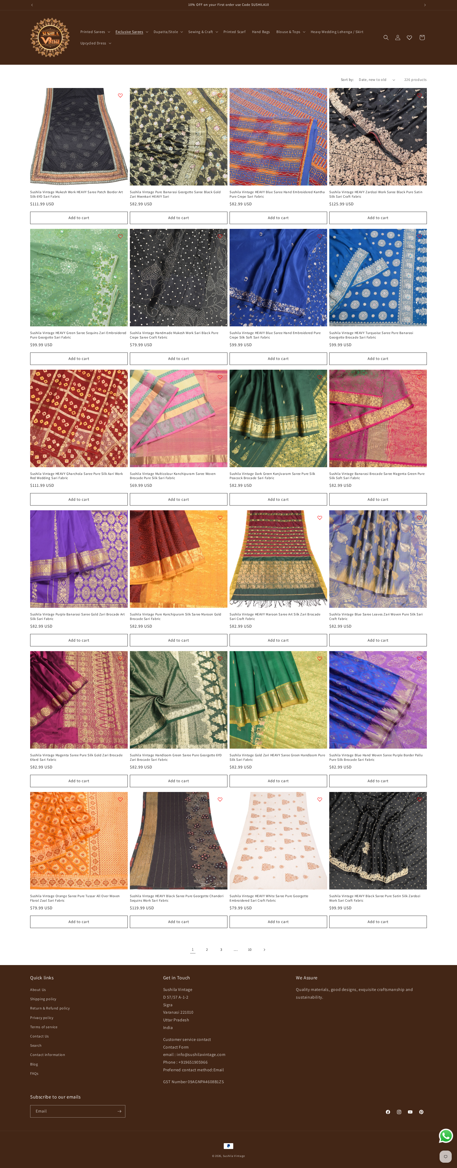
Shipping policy (43, 998)
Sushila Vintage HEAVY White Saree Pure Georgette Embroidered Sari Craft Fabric (269, 898)
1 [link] (193, 949)
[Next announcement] (425, 5)
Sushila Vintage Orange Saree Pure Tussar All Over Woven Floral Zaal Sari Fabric (75, 898)
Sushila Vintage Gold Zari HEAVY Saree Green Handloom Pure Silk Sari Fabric (277, 757)
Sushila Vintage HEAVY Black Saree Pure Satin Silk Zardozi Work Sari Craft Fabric (374, 898)
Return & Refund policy (50, 1008)
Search (36, 1045)
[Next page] (264, 950)
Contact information (47, 1054)
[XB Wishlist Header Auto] (409, 37)
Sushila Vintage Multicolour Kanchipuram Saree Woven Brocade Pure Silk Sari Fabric (173, 476)
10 (250, 949)
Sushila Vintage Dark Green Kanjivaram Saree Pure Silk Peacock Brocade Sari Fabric (272, 476)
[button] (94, 31)
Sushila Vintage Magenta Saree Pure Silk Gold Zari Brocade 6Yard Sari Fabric (76, 757)
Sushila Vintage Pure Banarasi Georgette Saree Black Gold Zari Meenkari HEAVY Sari (175, 194)
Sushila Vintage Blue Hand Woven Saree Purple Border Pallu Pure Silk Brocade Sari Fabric (376, 757)
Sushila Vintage (234, 1156)
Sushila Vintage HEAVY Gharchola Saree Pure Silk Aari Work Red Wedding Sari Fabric (76, 476)
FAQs (34, 1073)
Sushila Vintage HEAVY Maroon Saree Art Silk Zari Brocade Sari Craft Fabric (275, 616)
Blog (34, 1064)
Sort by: (347, 79)
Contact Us (39, 1036)
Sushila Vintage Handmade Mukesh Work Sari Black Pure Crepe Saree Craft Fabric (174, 335)
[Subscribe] (119, 1111)
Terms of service (44, 1027)
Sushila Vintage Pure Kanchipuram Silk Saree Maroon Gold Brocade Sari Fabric (175, 616)
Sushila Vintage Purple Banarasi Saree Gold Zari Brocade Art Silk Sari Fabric (77, 616)
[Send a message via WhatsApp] (446, 1136)
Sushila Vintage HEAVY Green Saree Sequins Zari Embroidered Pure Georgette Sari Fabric (78, 335)
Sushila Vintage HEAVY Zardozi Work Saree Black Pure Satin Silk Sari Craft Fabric (375, 194)
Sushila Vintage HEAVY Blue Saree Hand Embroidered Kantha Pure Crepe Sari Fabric (277, 194)
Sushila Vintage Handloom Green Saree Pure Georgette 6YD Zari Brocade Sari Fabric (176, 757)
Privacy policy (41, 1017)
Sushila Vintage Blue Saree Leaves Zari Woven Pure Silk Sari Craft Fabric (376, 616)
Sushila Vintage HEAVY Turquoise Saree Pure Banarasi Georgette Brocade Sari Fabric (371, 335)
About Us (38, 989)
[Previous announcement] (32, 5)
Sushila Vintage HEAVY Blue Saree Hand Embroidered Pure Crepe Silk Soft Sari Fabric (275, 335)
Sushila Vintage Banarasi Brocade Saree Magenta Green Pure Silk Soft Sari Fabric (376, 476)
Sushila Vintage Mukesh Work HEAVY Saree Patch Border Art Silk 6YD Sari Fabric (76, 194)
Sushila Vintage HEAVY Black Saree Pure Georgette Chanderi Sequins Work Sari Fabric (176, 898)
